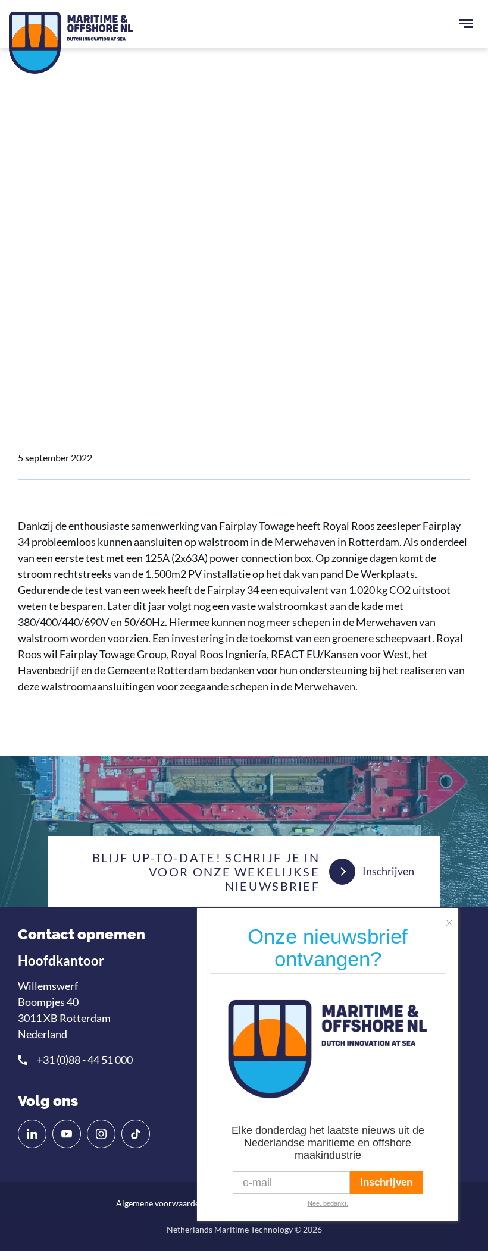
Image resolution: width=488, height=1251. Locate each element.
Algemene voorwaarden (160, 1203)
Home (41, 313)
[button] (452, 919)
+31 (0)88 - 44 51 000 (85, 1059)
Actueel (83, 313)
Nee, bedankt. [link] (328, 1203)
